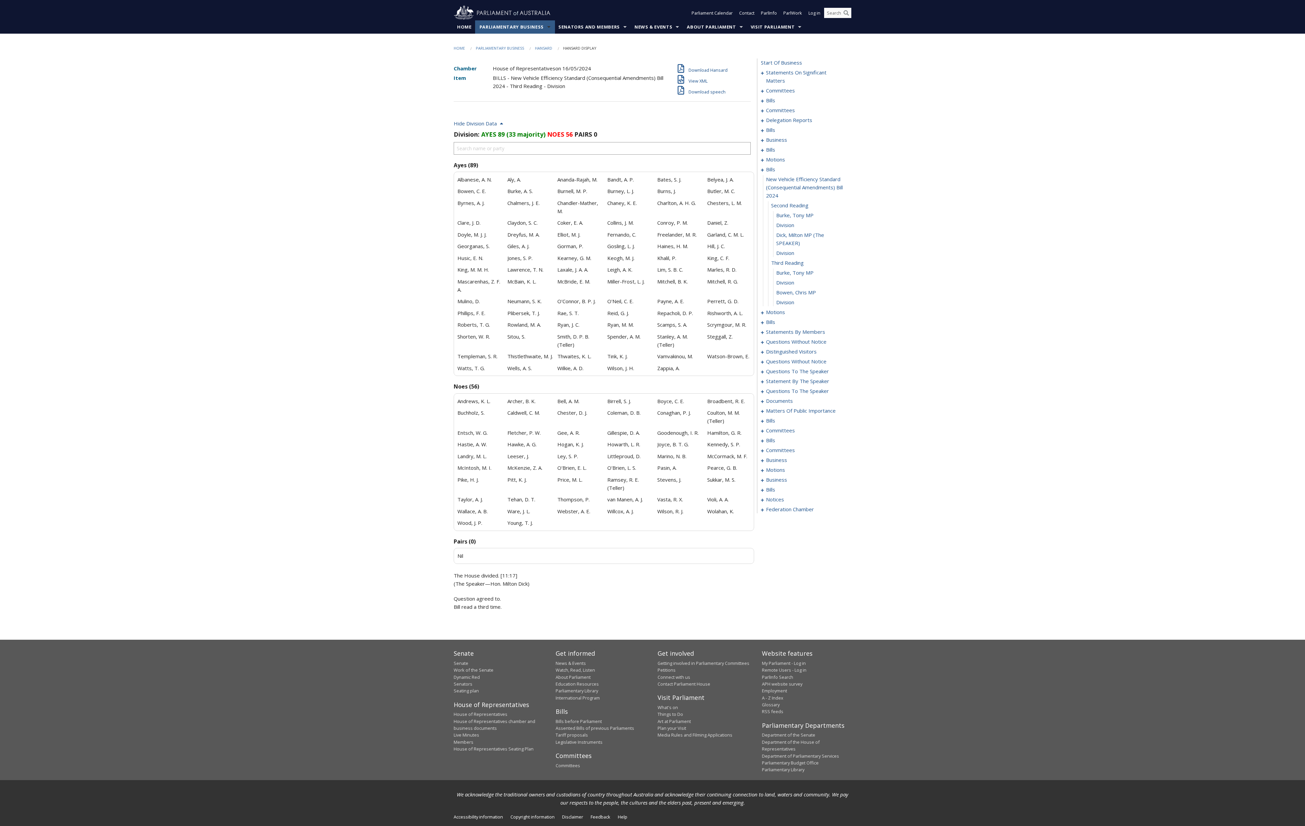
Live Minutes (466, 735)
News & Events (653, 27)
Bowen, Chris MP (796, 292)
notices (775, 499)
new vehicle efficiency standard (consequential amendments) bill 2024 (804, 187)
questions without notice (796, 341)
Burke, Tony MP (795, 215)
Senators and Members (589, 27)
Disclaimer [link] (572, 817)
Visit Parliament (773, 27)
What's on (668, 707)
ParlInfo (769, 13)
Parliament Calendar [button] (712, 13)
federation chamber (790, 509)
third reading (787, 262)
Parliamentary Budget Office (790, 763)
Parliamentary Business (512, 27)
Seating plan (466, 691)
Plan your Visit (672, 728)
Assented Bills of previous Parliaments (595, 728)
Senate (461, 663)
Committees (568, 765)
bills (770, 100)
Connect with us (674, 677)
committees (780, 90)
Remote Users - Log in (784, 670)
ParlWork (792, 13)
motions (775, 159)
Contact (746, 13)
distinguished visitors (791, 351)
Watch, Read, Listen (575, 670)
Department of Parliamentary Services (800, 756)
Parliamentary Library (577, 691)
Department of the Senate (788, 735)
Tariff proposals (572, 735)
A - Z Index (772, 698)
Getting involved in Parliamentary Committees (703, 663)
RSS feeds (772, 711)
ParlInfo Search (777, 677)
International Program (578, 698)
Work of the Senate (473, 670)
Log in (814, 13)
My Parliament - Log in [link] (784, 663)
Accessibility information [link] (478, 817)
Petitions (667, 670)
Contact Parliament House (684, 684)
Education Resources (577, 684)
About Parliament (711, 27)
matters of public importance (801, 410)
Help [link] (622, 817)
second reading (789, 205)
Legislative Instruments (579, 742)
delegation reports (789, 120)
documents (779, 400)
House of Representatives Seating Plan (494, 749)
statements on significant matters (796, 76)
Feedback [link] (600, 817)
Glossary (771, 705)
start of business (781, 62)
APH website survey (782, 684)
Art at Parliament (674, 721)
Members (463, 742)
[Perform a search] (846, 13)
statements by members (795, 331)
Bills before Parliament (579, 721)
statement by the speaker (797, 381)
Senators (463, 684)
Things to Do (670, 714)
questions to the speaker (797, 371)
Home (464, 27)
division (785, 225)
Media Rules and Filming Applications (695, 735)
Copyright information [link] (532, 817)
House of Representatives (480, 714)
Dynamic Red (467, 677)
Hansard (543, 48)
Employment (774, 691)
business (776, 139)
